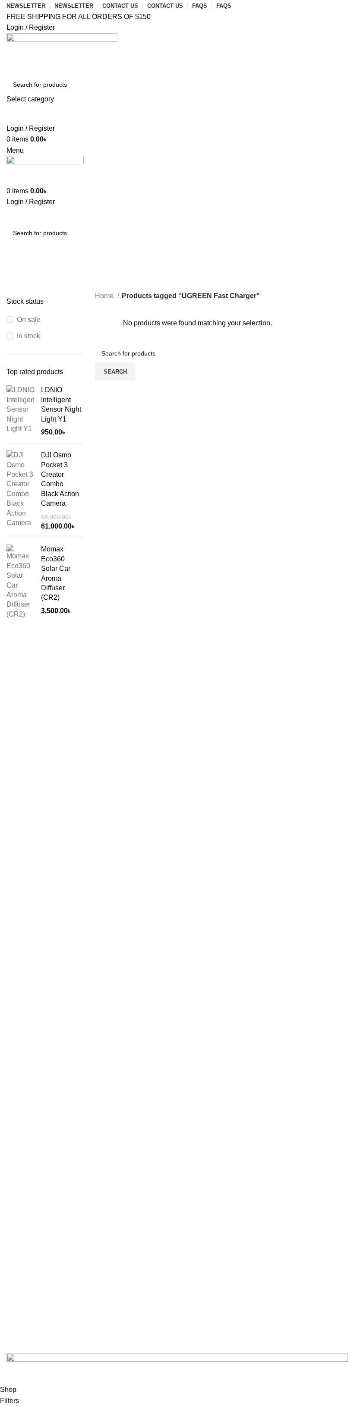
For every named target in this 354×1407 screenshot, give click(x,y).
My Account (39, 1123)
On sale (29, 319)
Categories (26, 292)
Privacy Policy (43, 1200)
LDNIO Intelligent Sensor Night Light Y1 (61, 404)
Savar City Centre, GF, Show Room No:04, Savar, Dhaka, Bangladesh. (129, 1046)
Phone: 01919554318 (54, 993)
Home (105, 295)
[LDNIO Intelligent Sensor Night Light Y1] (20, 411)
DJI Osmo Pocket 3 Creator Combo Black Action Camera (60, 479)
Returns (33, 1226)
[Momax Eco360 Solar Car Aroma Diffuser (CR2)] (20, 582)
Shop (29, 1149)
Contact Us (31, 962)
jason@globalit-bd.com (56, 1019)
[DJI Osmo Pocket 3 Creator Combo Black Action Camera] (20, 490)
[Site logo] (61, 53)
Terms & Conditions (51, 1252)
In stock (28, 336)
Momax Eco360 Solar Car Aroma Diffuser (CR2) (55, 573)
